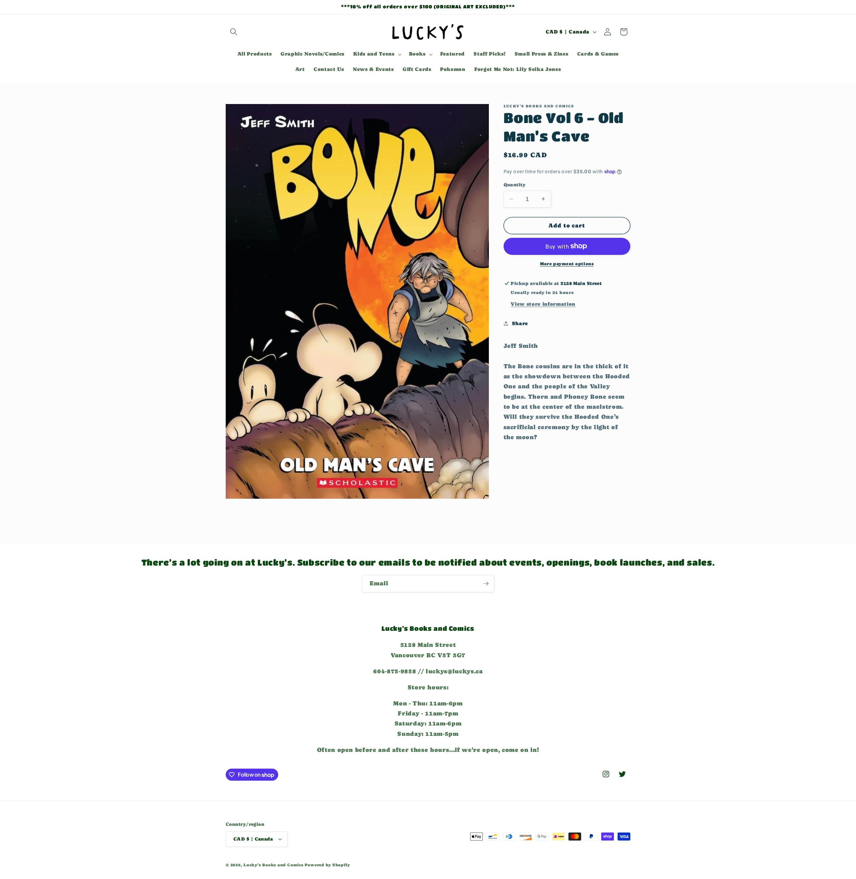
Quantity (515, 184)
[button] (234, 32)
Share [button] (520, 323)
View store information (543, 304)
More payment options (567, 263)
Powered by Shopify (327, 865)
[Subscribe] (486, 583)
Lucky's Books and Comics (273, 865)
